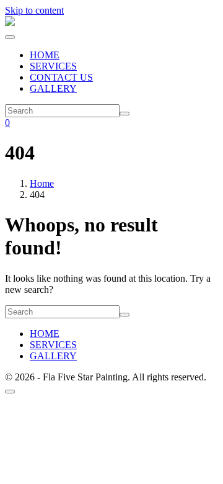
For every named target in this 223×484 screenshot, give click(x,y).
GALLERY (53, 88)
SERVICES (53, 66)
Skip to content (34, 10)
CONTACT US (61, 77)
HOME (44, 55)
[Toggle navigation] (10, 37)
